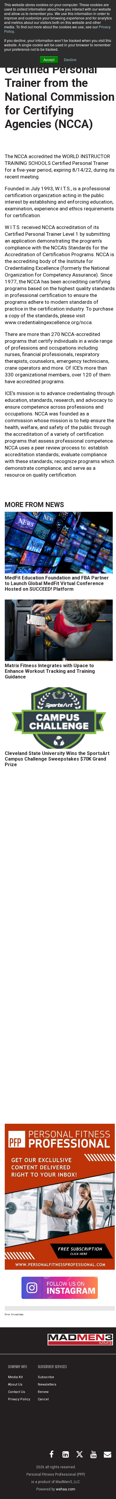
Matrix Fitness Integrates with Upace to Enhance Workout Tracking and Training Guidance (50, 671)
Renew (43, 1392)
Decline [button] (70, 59)
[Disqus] (60, 861)
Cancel (43, 1399)
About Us (15, 1384)
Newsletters (47, 1384)
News (55, 505)
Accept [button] (48, 59)
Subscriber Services (52, 1366)
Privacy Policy (19, 1399)
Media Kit (15, 1377)
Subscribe (46, 1377)
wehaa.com (65, 1489)
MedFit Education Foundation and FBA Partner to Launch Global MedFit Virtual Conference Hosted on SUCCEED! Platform (57, 583)
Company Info (17, 1366)
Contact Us (16, 1392)
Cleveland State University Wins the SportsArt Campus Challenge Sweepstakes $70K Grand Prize (57, 759)
